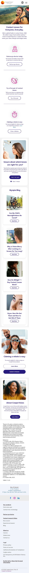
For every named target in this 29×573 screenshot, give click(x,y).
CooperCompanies (6, 571)
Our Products (15, 489)
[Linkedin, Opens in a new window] (19, 498)
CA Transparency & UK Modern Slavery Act (14, 555)
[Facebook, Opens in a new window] (10, 498)
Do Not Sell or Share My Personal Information (13, 561)
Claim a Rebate (14, 131)
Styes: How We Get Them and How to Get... (15, 492)
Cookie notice (7, 552)
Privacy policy (7, 545)
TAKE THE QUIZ (15, 177)
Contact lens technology (10, 510)
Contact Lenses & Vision (10, 518)
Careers (5, 533)
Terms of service (8, 547)
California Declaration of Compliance (13, 550)
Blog (4, 525)
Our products (7, 505)
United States (22, 2)
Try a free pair (14, 98)
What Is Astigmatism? (15, 490)
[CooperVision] (14, 2)
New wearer (6, 521)
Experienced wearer (9, 523)
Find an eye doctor (14, 64)
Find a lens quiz (7, 507)
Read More (14, 221)
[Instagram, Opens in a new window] (14, 498)
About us (5, 530)
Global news (6, 535)
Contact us (6, 538)
